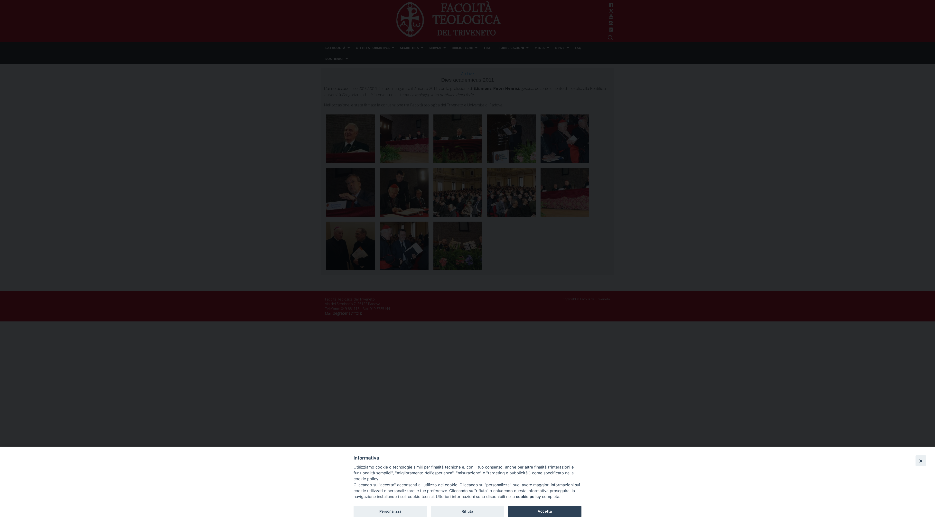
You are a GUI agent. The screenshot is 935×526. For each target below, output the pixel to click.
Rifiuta (467, 511)
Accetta (545, 511)
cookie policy (528, 496)
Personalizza (390, 511)
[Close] (921, 460)
